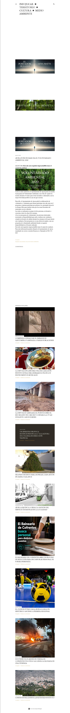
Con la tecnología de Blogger (36, 708)
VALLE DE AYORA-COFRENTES (32, 241)
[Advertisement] (35, 25)
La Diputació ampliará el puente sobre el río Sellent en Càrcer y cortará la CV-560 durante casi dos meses (33, 415)
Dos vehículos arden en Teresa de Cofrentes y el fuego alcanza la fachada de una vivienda (34, 661)
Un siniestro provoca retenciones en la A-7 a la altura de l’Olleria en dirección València (34, 435)
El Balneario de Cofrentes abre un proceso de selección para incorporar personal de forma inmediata (34, 559)
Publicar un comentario (25, 342)
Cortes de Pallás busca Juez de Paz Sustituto (34, 698)
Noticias (23, 241)
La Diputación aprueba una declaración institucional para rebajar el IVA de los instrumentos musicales (33, 373)
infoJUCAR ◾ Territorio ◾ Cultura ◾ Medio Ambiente (31, 8)
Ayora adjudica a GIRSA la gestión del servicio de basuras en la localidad (32, 508)
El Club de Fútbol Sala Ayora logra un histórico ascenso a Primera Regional (32, 610)
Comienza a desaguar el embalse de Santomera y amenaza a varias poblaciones (34, 339)
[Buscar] (54, 3)
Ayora (20, 241)
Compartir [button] (17, 239)
